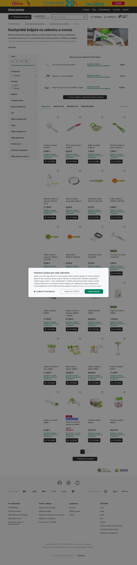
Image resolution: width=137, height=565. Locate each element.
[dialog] (68, 282)
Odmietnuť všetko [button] (71, 291)
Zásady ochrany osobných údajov (89, 286)
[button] (44, 291)
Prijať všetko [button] (93, 291)
